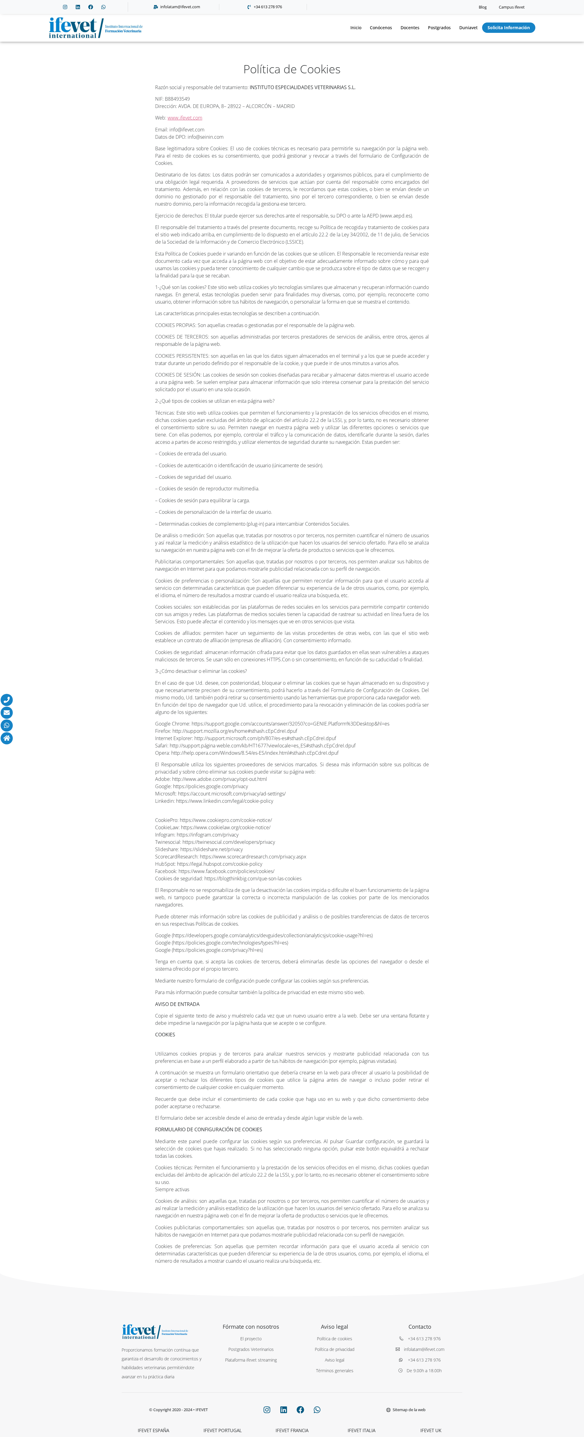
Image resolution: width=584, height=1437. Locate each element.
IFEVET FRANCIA (292, 1430)
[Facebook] (91, 7)
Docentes (410, 27)
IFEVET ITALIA (361, 1430)
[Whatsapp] (103, 7)
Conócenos (381, 27)
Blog (483, 7)
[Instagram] (65, 7)
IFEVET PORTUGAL (222, 1430)
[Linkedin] (78, 7)
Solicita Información (509, 27)
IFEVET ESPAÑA (153, 1430)
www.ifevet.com (185, 117)
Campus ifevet (512, 7)
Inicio (355, 27)
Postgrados (439, 27)
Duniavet (468, 27)
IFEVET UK (430, 1430)
